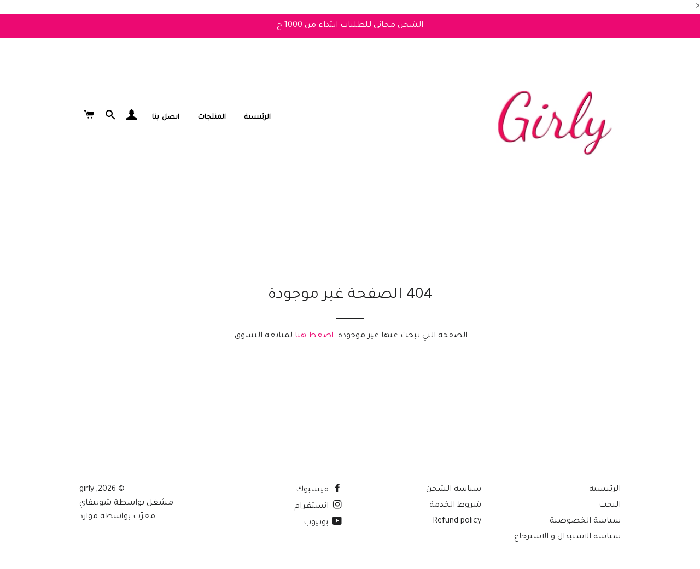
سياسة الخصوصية (585, 521)
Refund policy (457, 521)
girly (86, 489)
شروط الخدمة (455, 505)
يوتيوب (317, 523)
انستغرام (312, 506)
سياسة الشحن (453, 489)
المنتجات (212, 117)
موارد (88, 517)
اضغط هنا (314, 336)
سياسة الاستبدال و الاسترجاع (567, 537)
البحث (610, 505)
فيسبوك (313, 490)
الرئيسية (257, 117)
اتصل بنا (165, 117)
